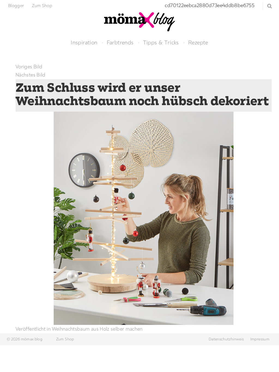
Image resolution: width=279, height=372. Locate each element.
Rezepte (198, 42)
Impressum (259, 339)
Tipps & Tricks (161, 42)
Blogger (16, 5)
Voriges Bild (29, 66)
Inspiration (84, 42)
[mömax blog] (139, 21)
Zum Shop (42, 5)
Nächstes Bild (31, 75)
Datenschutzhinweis (226, 339)
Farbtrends (120, 42)
